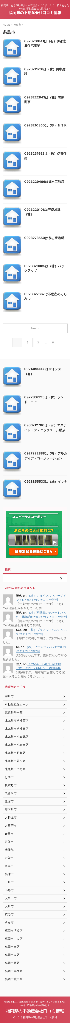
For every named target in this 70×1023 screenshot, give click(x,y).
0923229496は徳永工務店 (44, 182)
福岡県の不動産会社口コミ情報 (35, 12)
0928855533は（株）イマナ (45, 481)
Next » (35, 328)
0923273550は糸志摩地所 (44, 238)
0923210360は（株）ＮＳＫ (45, 125)
